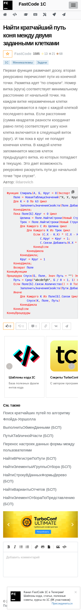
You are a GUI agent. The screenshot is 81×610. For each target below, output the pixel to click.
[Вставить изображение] (42, 547)
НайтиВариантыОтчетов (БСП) (29, 489)
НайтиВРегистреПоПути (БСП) (29, 458)
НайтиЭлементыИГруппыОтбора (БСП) (37, 467)
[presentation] (40, 557)
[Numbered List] (27, 547)
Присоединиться (62, 603)
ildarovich (24, 182)
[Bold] (8, 547)
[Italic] (15, 547)
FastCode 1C (32, 4)
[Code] (64, 547)
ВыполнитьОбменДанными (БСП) (32, 427)
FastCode (22, 54)
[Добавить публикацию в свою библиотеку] (7, 53)
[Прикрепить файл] (49, 547)
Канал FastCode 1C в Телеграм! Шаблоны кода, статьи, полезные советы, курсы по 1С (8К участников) (47, 596)
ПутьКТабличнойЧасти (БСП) (28, 436)
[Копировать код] (73, 192)
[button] (8, 524)
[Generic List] (21, 547)
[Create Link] (36, 547)
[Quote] (58, 547)
